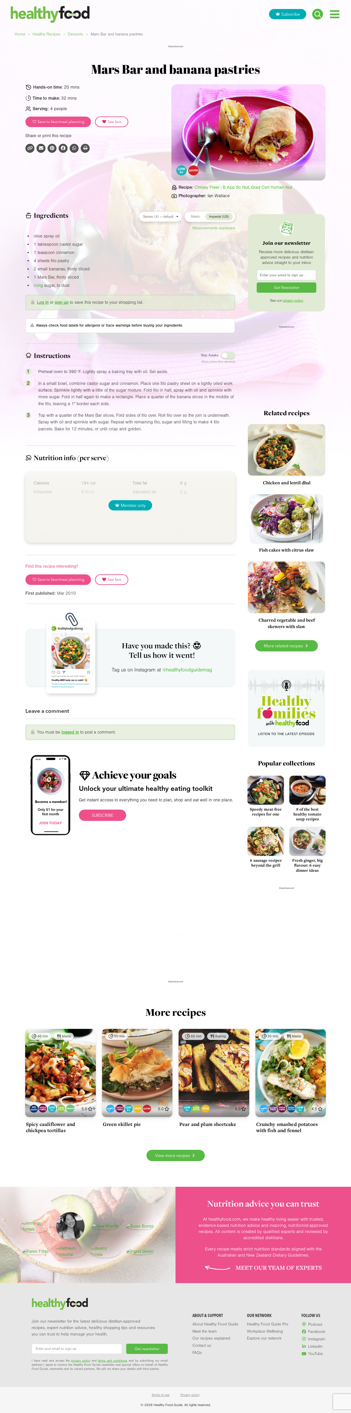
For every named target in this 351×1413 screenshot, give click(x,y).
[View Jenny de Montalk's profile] (35, 1226)
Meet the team (204, 1331)
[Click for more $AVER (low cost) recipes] (193, 170)
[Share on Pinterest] (52, 148)
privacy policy (293, 301)
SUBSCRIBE (102, 815)
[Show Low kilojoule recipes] (52, 1108)
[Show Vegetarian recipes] (138, 1108)
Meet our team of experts (279, 1268)
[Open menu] (335, 14)
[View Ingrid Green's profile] (139, 1251)
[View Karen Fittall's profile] (36, 1251)
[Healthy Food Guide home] (60, 1303)
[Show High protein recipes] (291, 1108)
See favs (114, 121)
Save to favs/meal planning (60, 121)
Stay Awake (209, 355)
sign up (62, 302)
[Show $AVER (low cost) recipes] (147, 1108)
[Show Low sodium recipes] (61, 1108)
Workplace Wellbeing (265, 1331)
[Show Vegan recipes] (70, 1108)
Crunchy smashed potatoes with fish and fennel (287, 1127)
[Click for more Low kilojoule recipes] (182, 170)
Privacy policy (190, 1395)
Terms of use (161, 1395)
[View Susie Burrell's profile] (140, 1226)
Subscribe (290, 14)
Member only (133, 505)
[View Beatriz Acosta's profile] (105, 1251)
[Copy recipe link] (29, 148)
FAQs (197, 1352)
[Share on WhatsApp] (74, 148)
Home (20, 34)
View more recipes (173, 1155)
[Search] (317, 14)
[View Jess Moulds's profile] (105, 1226)
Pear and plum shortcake (207, 1124)
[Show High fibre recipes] (43, 1108)
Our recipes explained (211, 1338)
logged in (70, 732)
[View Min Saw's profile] (70, 1226)
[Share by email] (40, 148)
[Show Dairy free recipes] (34, 1108)
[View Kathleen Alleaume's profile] (70, 1251)
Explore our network (264, 1338)
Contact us (201, 1345)
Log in (43, 302)
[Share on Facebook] (63, 148)
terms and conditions (112, 1360)
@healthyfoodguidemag (187, 670)
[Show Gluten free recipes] (273, 1108)
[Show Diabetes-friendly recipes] (110, 1108)
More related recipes (284, 645)
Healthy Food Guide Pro (267, 1324)
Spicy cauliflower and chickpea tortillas (50, 1127)
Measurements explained (213, 228)
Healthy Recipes (46, 34)
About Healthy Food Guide (215, 1324)
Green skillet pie (122, 1124)
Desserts (75, 34)
